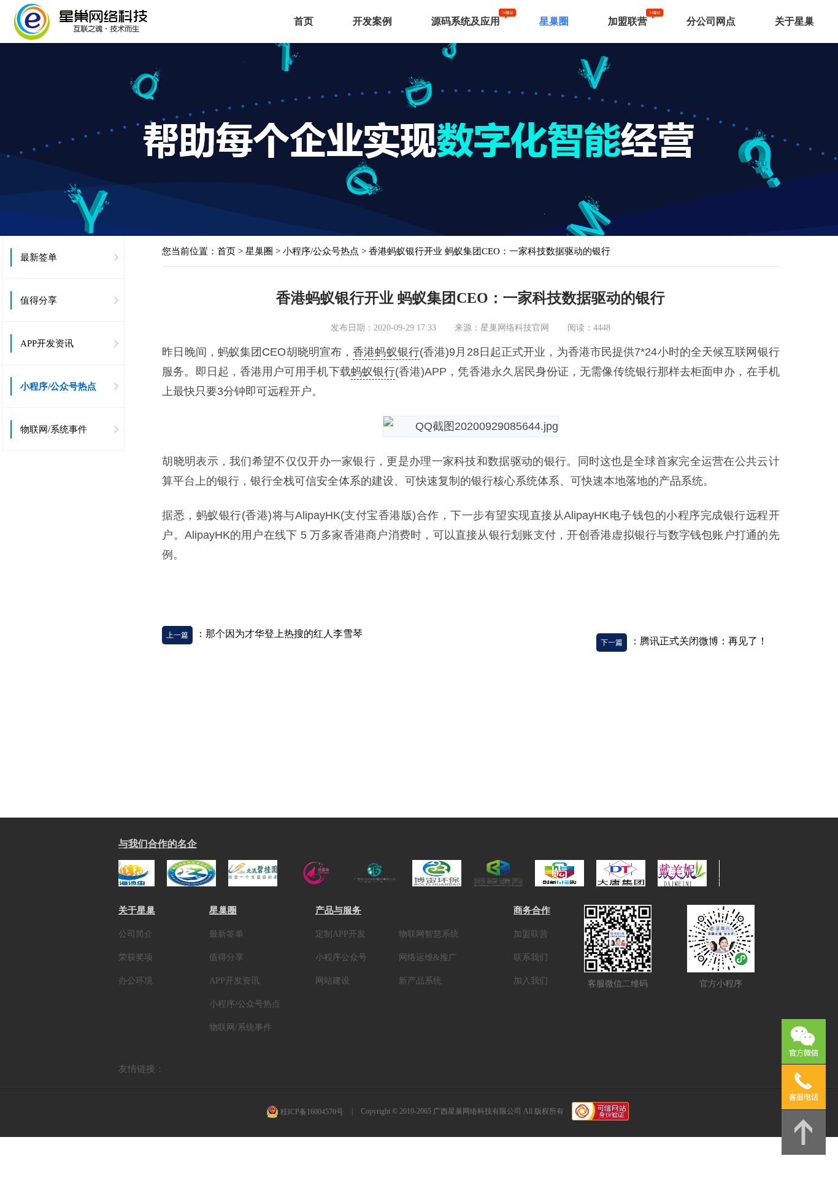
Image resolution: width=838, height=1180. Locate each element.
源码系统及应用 (465, 21)
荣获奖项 (135, 957)
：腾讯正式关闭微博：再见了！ (698, 641)
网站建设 (332, 980)
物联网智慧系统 (429, 934)
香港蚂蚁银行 (386, 352)
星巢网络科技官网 (514, 327)
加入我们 (530, 980)
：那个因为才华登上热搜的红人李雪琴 (279, 633)
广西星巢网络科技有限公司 (477, 1111)
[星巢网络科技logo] (126, 21)
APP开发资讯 (234, 980)
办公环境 (135, 980)
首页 (303, 21)
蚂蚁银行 (373, 371)
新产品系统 (420, 980)
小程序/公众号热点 (321, 251)
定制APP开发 (340, 934)
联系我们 (530, 957)
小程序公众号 (341, 957)
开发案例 (372, 21)
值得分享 (226, 957)
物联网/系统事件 (240, 1027)
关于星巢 (794, 21)
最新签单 (226, 934)
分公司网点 (711, 21)
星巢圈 (554, 21)
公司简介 (135, 934)
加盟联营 (627, 21)
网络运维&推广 (428, 957)
